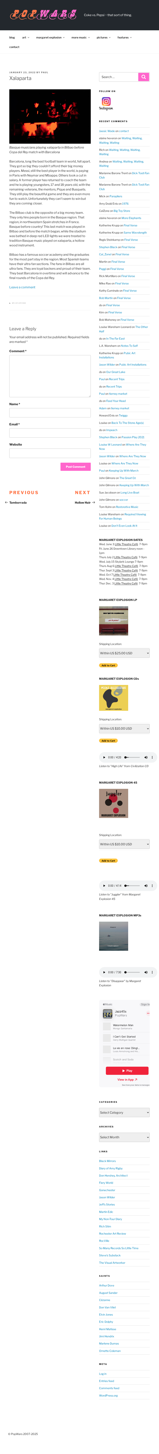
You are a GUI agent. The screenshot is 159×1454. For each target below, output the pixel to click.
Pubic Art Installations (132, 364)
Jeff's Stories (107, 1204)
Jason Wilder (107, 364)
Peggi (102, 268)
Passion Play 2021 (133, 437)
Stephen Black (108, 247)
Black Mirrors (107, 1161)
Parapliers (116, 196)
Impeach (111, 430)
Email (14, 424)
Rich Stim (105, 1226)
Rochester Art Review (112, 1233)
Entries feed (106, 1381)
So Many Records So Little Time (118, 1248)
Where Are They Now (132, 456)
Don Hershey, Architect (113, 1175)
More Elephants (131, 218)
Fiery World (106, 1182)
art (24, 37)
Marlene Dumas (109, 1343)
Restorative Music (127, 506)
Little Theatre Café (126, 544)
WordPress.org (108, 1395)
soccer (123, 499)
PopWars (104, 13)
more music (79, 37)
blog (12, 37)
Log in (102, 1373)
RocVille (104, 1240)
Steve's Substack (110, 1255)
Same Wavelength (135, 232)
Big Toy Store (122, 210)
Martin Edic (106, 1211)
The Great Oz (127, 478)
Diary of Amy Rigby (111, 1168)
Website (15, 444)
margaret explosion (48, 37)
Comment (18, 351)
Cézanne (104, 1300)
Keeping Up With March (123, 470)
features (123, 37)
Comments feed (109, 1388)
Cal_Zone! (105, 254)
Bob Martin (106, 298)
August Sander (108, 1292)
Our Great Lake (115, 372)
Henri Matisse (107, 1329)
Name (14, 404)
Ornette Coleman (110, 1350)
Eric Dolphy (106, 1321)
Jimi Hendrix (106, 1336)
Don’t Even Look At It (124, 525)
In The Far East (115, 338)
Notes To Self (129, 345)
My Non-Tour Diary (110, 1219)
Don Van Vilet (107, 1307)
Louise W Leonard (110, 444)
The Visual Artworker (112, 1262)
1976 (125, 203)
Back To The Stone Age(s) (127, 422)
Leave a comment (22, 287)
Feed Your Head (116, 400)
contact (14, 47)
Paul (44, 72)
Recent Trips (116, 379)
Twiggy (123, 415)
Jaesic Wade (107, 131)
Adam (103, 408)
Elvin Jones (106, 1314)
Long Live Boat (130, 492)
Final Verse (130, 225)
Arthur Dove (106, 1285)
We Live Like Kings (19, 303)
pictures (102, 37)
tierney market (118, 393)
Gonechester (107, 1190)
